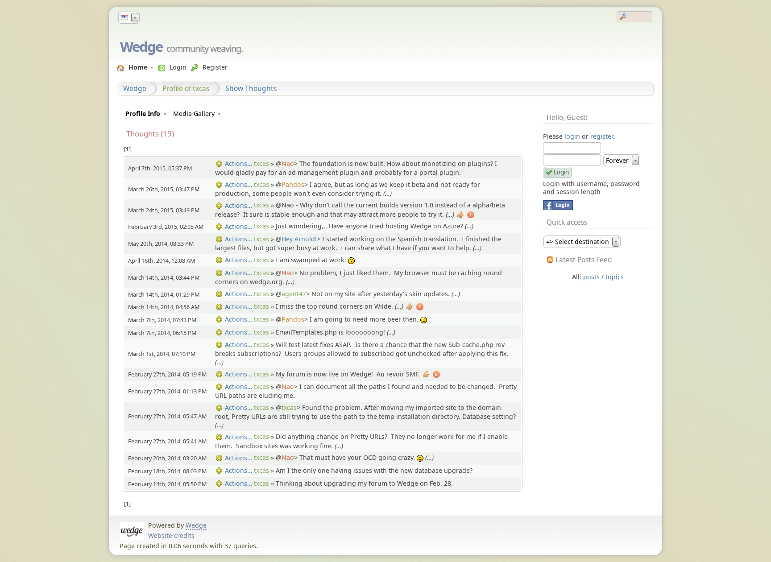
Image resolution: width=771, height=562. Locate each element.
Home (137, 67)
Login (178, 67)
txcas (261, 163)
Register (215, 67)
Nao (288, 163)
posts (591, 277)
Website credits (171, 535)
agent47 (294, 293)
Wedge (141, 46)
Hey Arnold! (299, 239)
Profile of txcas (185, 88)
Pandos (293, 184)
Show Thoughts (251, 88)
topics (614, 277)
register (601, 136)
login (572, 136)
